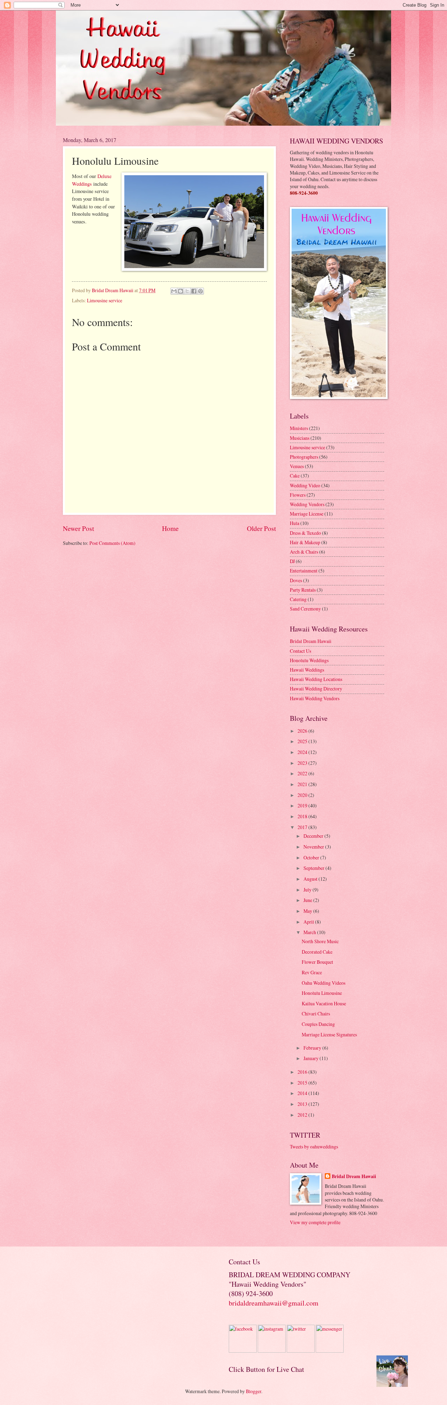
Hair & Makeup (305, 542)
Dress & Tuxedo (305, 533)
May (308, 911)
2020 (303, 795)
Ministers (299, 428)
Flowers (298, 494)
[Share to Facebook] (193, 291)
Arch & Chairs (304, 551)
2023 (303, 763)
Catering (298, 599)
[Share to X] (187, 291)
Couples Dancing (318, 1024)
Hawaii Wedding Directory (316, 688)
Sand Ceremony (305, 608)
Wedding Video (305, 485)
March (310, 932)
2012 (303, 1114)
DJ (292, 561)
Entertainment (303, 570)
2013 (303, 1104)
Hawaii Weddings (307, 669)
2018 (303, 816)
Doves (296, 580)
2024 (303, 752)
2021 (303, 784)
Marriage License (306, 513)
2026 (303, 730)
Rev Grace (312, 972)
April (309, 921)
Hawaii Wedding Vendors (314, 698)
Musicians (299, 438)
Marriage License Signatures (329, 1034)
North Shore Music (320, 941)
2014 (303, 1093)
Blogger (253, 1391)
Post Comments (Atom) (112, 543)
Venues (297, 466)
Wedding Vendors (307, 504)
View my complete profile (315, 1222)
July (308, 889)
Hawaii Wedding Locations (316, 679)
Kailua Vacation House (324, 1003)
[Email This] (173, 291)
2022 (303, 773)
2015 (303, 1082)
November (314, 846)
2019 (303, 805)
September (314, 868)
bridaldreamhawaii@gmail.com (273, 1303)
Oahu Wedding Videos (323, 982)
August (310, 878)
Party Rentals (303, 589)
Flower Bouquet (317, 962)
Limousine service (104, 300)
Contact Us (300, 651)
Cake (295, 475)
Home (170, 528)
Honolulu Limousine (322, 993)
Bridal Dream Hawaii (310, 641)
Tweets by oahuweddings (314, 1146)
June (308, 900)
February (312, 1047)
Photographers (304, 456)
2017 (303, 827)
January (311, 1058)
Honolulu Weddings (309, 660)
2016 (303, 1071)
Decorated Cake (317, 951)
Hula (294, 523)
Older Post (261, 528)
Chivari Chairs (316, 1013)
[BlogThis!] (180, 291)
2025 (303, 741)
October (311, 857)
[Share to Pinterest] (200, 291)
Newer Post (78, 528)
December (313, 836)
